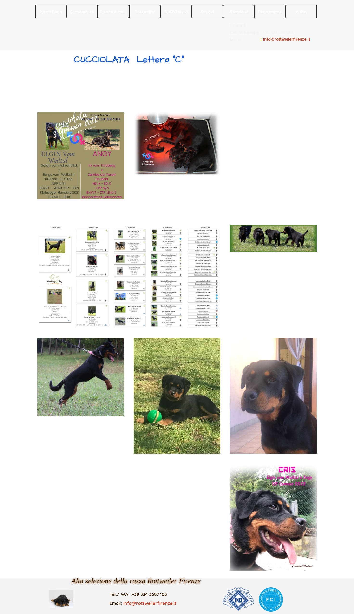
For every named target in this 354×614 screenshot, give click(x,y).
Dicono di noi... (113, 11)
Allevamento (82, 11)
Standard (239, 11)
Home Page (51, 11)
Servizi (207, 11)
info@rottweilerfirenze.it (286, 39)
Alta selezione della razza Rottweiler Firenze (136, 581)
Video (301, 11)
